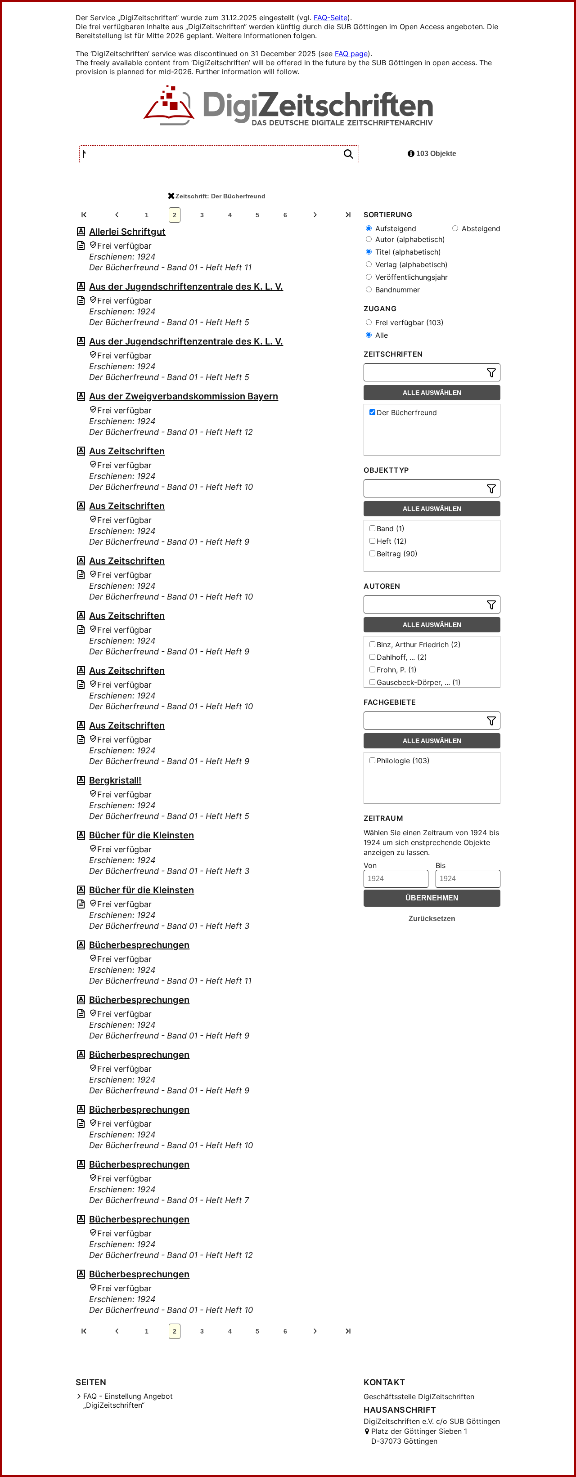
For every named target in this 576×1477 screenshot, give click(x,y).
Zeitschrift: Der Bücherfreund (221, 196)
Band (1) (391, 528)
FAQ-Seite (330, 17)
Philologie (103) (403, 760)
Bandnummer (396, 289)
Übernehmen (432, 898)
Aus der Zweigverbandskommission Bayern (183, 396)
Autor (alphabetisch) (409, 239)
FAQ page (351, 53)
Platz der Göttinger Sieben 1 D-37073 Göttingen (419, 1436)
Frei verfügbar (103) (408, 322)
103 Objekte (435, 153)
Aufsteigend (394, 228)
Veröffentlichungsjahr (410, 277)
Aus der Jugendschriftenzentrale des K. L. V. (186, 286)
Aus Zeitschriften (127, 451)
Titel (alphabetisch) (407, 251)
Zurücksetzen (432, 918)
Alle (380, 335)
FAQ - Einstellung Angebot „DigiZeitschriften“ (128, 1401)
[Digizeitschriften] (288, 106)
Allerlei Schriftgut (127, 231)
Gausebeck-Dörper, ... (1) (419, 682)
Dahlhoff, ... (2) (402, 657)
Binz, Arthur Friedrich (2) (419, 644)
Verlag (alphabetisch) (410, 264)
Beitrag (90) (397, 553)
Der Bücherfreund (407, 412)
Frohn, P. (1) (397, 669)
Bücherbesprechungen (139, 945)
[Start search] (348, 154)
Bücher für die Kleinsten (141, 835)
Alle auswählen (432, 392)
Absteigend (479, 228)
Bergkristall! (115, 780)
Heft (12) (392, 541)
